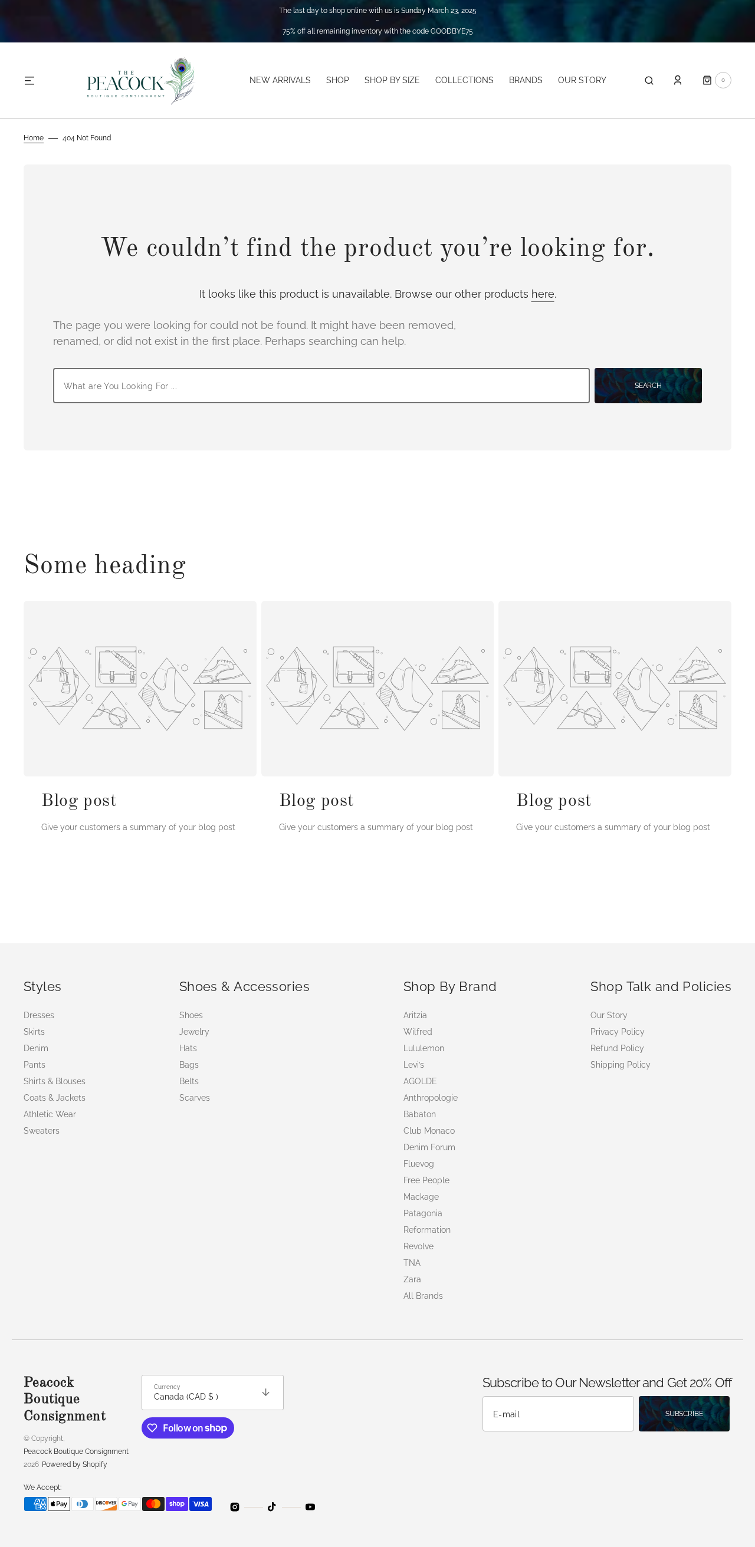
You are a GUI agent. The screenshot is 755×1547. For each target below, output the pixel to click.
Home (34, 138)
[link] (140, 688)
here (542, 294)
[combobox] (321, 385)
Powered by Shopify (74, 1464)
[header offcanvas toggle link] (34, 80)
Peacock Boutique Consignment (76, 1451)
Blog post (79, 801)
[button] (649, 80)
